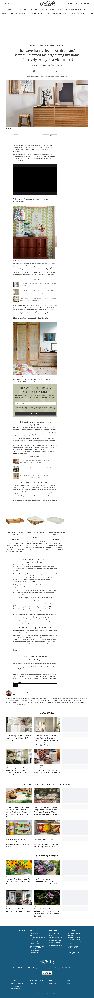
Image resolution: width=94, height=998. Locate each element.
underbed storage (30, 495)
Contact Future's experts (36, 980)
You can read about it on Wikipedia (22, 272)
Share (17, 135)
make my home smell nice (42, 609)
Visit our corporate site (75, 968)
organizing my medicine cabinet (29, 581)
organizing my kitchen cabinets (25, 590)
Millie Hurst (41, 71)
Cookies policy (52, 983)
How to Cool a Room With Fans (17, 13)
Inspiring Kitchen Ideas (55, 940)
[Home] (5, 9)
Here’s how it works (63, 76)
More (86, 9)
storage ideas (45, 313)
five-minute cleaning (37, 429)
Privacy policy (33, 983)
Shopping (44, 9)
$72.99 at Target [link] (15, 539)
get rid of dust (31, 623)
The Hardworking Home (72, 9)
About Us (13, 980)
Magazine (87, 3)
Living (15, 685)
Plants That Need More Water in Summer (57, 13)
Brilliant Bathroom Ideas (55, 942)
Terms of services (29, 407)
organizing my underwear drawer (31, 585)
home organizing (32, 145)
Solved (13, 700)
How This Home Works (36, 45)
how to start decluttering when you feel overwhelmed (38, 307)
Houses (9, 9)
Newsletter (54, 135)
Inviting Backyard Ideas (55, 945)
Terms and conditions (17, 983)
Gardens (18, 9)
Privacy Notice (49, 407)
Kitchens (34, 9)
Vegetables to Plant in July (36, 13)
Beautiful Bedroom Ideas (55, 937)
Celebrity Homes (55, 9)
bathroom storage (44, 495)
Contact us (70, 980)
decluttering (16, 151)
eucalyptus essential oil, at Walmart (44, 607)
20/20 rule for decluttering (39, 665)
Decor (26, 9)
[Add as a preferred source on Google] (47, 973)
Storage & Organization (55, 45)
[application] (35, 179)
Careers (69, 983)
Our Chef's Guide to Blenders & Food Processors (73, 947)
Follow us (46, 135)
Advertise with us (53, 980)
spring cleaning (45, 149)
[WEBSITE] (14, 694)
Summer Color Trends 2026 (78, 13)
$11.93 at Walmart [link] (55, 539)
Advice (60, 71)
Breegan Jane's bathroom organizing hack (33, 574)
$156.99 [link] (35, 537)
